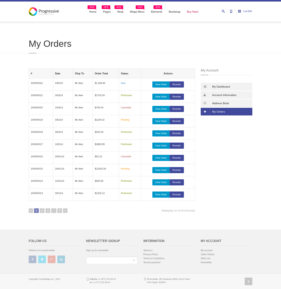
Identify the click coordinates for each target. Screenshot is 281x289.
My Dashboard (221, 86)
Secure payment (151, 262)
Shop (119, 10)
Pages (107, 10)
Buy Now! (192, 11)
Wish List (205, 258)
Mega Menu (137, 10)
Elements (156, 10)
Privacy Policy (150, 254)
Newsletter (206, 262)
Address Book (220, 103)
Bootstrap (174, 11)
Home (93, 10)
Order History (207, 254)
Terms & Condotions (153, 258)
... (54, 210)
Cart (247, 11)
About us (148, 250)
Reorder (176, 84)
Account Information (224, 95)
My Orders (218, 111)
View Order (161, 84)
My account (207, 250)
